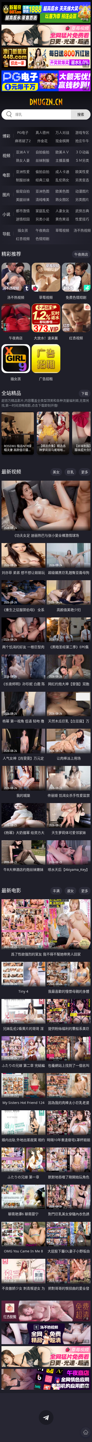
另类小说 (42, 219)
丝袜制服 (42, 160)
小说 (6, 214)
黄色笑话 (62, 219)
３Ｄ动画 (82, 152)
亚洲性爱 (23, 171)
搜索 (80, 114)
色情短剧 (42, 238)
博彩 (6, 136)
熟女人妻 (23, 160)
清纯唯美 (42, 199)
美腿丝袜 (23, 199)
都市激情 (23, 210)
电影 (6, 175)
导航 (6, 234)
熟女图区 (62, 199)
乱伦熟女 (62, 180)
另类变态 (82, 180)
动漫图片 (82, 191)
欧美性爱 (82, 171)
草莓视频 (62, 230)
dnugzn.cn (46, 102)
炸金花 (42, 140)
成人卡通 (62, 171)
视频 (6, 155)
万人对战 (62, 132)
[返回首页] (86, 1432)
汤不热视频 (82, 230)
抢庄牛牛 (82, 140)
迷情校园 (23, 219)
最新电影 (11, 890)
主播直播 (62, 160)
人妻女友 (62, 210)
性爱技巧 (82, 219)
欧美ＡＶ (62, 152)
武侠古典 (82, 210)
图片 (6, 194)
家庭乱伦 (42, 210)
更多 (84, 472)
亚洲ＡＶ (23, 152)
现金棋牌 (62, 140)
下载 (84, 393)
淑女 (70, 890)
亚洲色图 (42, 191)
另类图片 (82, 199)
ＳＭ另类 (82, 160)
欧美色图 (62, 191)
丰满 (56, 890)
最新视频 (11, 471)
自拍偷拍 (42, 152)
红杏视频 (23, 238)
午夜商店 (42, 230)
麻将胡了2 (23, 140)
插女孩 (23, 230)
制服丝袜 (23, 180)
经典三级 (42, 180)
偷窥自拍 (23, 191)
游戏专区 (82, 132)
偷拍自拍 (42, 171)
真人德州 (42, 132)
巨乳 (70, 472)
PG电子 (22, 132)
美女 (56, 472)
